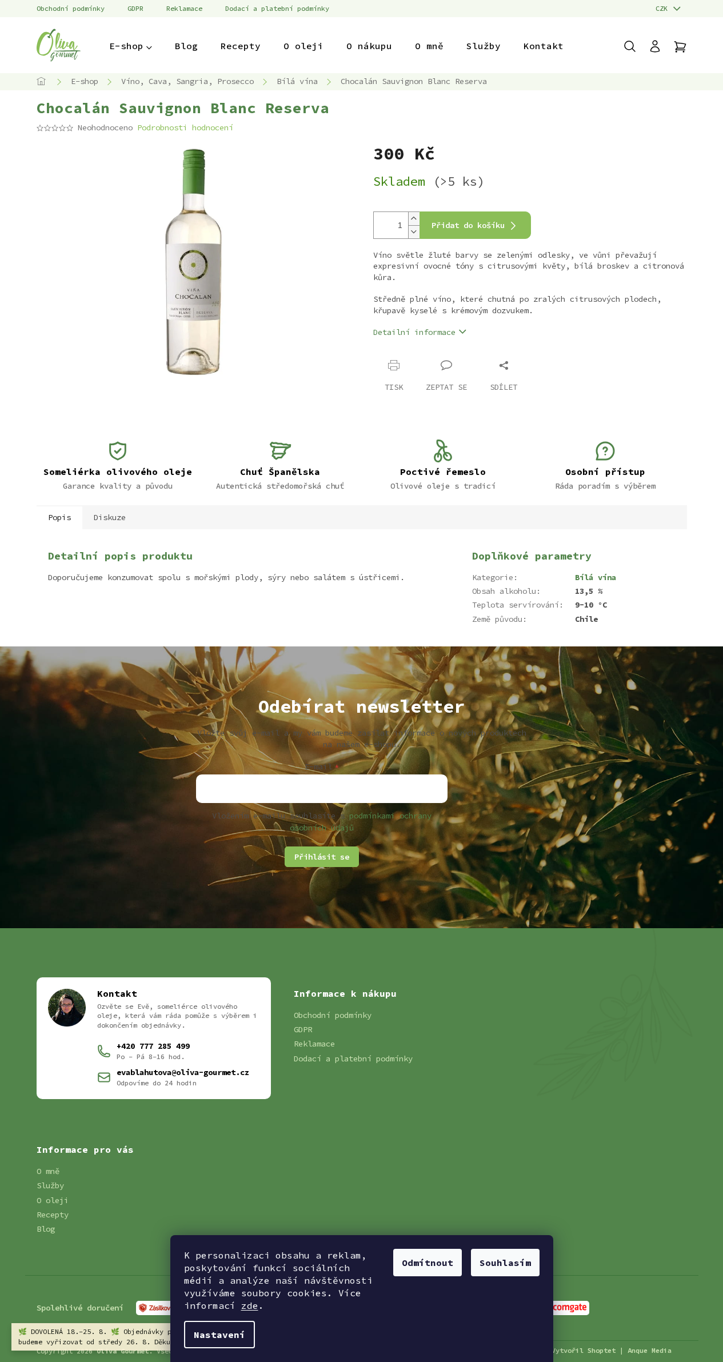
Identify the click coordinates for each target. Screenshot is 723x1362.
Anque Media (650, 1350)
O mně (48, 1171)
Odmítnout (427, 1262)
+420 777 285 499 (153, 1046)
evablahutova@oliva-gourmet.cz (183, 1072)
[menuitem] (130, 46)
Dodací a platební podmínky (277, 8)
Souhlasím (505, 1262)
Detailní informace (414, 332)
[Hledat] (635, 46)
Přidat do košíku (468, 225)
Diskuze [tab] (110, 517)
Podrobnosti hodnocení (185, 127)
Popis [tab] (59, 517)
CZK (664, 8)
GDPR (135, 8)
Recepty (53, 1214)
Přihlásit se (321, 857)
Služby (50, 1185)
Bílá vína (595, 577)
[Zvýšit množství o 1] (414, 218)
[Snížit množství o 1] (414, 231)
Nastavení (219, 1334)
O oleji (53, 1200)
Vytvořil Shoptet (584, 1350)
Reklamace (184, 8)
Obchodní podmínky (71, 8)
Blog (46, 1229)
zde (249, 1305)
